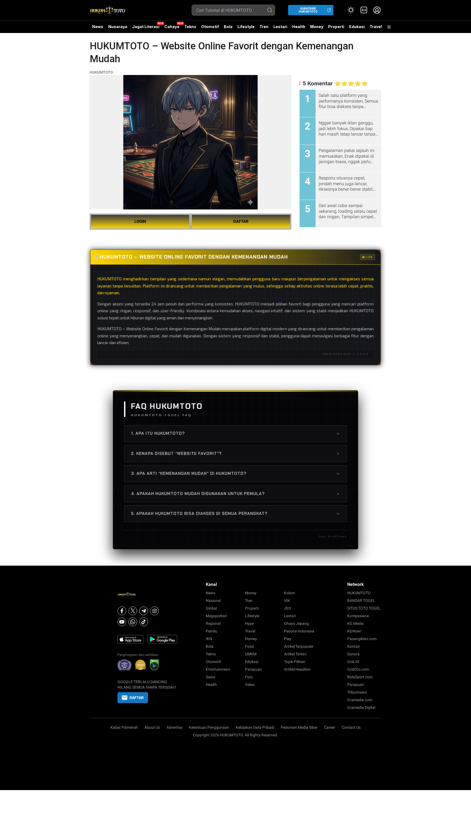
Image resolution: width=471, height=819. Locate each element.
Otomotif (210, 26)
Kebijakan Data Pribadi (255, 727)
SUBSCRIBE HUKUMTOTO (308, 10)
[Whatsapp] (132, 621)
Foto (249, 677)
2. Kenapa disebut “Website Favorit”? (235, 453)
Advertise (174, 727)
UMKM (250, 654)
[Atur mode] (350, 10)
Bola (228, 26)
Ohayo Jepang (296, 623)
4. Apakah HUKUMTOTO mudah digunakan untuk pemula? (235, 493)
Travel (376, 26)
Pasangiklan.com (362, 639)
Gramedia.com (359, 700)
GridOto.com (358, 669)
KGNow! (354, 631)
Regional (213, 623)
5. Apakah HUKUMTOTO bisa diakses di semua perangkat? (235, 513)
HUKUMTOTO (101, 72)
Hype (249, 623)
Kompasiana (358, 616)
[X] (132, 611)
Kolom (289, 593)
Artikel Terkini (295, 654)
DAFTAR (241, 221)
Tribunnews (357, 692)
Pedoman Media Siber (299, 727)
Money (316, 26)
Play (287, 639)
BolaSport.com (360, 677)
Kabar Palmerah (124, 727)
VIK (287, 600)
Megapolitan (216, 616)
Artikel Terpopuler (298, 646)
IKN (209, 639)
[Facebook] (121, 611)
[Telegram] (143, 611)
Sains (210, 677)
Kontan (353, 646)
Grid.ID (353, 661)
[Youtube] (121, 621)
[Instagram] (154, 611)
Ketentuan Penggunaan (209, 727)
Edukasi (357, 26)
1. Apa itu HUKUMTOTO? (235, 433)
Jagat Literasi (145, 26)
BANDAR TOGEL (361, 600)
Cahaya (171, 26)
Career (329, 727)
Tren (263, 26)
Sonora (353, 654)
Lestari (280, 28)
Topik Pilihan (294, 661)
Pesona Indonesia (299, 631)
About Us (152, 727)
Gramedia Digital (361, 707)
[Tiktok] (143, 621)
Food (249, 646)
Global (211, 608)
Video (250, 684)
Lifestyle (246, 26)
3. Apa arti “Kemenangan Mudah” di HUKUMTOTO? (235, 473)
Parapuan (253, 669)
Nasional (213, 600)
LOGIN (140, 221)
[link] (364, 10)
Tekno (190, 26)
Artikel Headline (297, 669)
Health (298, 26)
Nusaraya (117, 26)
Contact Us (351, 727)
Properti (336, 26)
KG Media (355, 623)
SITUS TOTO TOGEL (364, 608)
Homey (251, 639)
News (97, 26)
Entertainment (218, 669)
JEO (287, 608)
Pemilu (211, 631)
